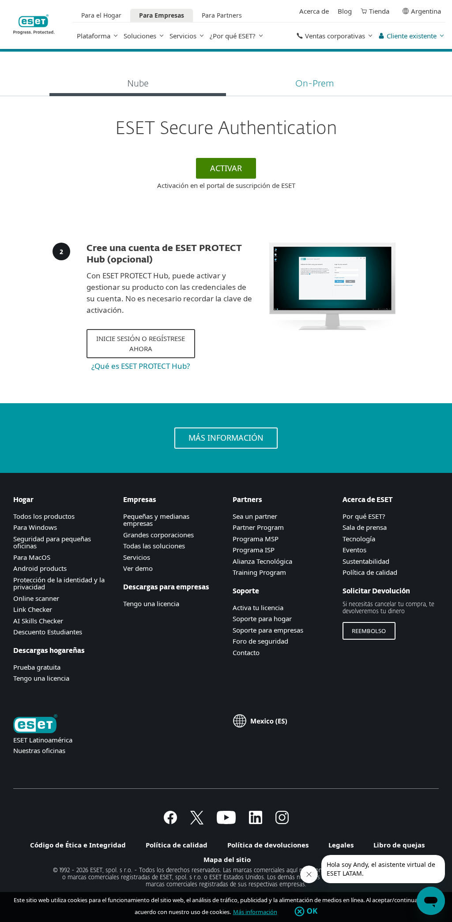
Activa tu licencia (258, 607)
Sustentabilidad (366, 561)
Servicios (183, 35)
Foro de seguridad (260, 641)
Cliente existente (412, 35)
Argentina (426, 11)
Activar (226, 168)
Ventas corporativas (335, 35)
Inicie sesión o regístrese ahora (140, 343)
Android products (40, 568)
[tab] (137, 85)
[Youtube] (226, 821)
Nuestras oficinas (39, 750)
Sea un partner (255, 516)
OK (312, 911)
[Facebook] (170, 821)
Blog (345, 11)
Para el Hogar (101, 15)
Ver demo (138, 568)
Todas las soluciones (154, 545)
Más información (255, 912)
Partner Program (258, 527)
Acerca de (314, 11)
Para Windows (35, 527)
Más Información (226, 437)
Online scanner (36, 598)
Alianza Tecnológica (262, 561)
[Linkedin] (255, 821)
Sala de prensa (365, 527)
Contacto (246, 652)
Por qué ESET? (364, 516)
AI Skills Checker (38, 620)
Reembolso (369, 631)
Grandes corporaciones (158, 534)
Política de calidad (370, 572)
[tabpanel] (226, 154)
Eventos (354, 549)
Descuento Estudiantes (47, 631)
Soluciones (140, 35)
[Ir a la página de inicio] (35, 724)
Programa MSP (256, 538)
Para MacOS (31, 557)
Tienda (379, 11)
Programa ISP (254, 549)
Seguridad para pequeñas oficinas (52, 542)
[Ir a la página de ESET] (34, 24)
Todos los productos (44, 516)
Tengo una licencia (41, 678)
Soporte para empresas (268, 630)
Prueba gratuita (36, 667)
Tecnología (359, 538)
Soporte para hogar (262, 618)
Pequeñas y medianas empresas (156, 520)
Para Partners (222, 15)
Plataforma (93, 35)
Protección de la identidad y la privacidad (59, 583)
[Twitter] (197, 821)
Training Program (259, 572)
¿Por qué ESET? (233, 35)
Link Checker (32, 609)
